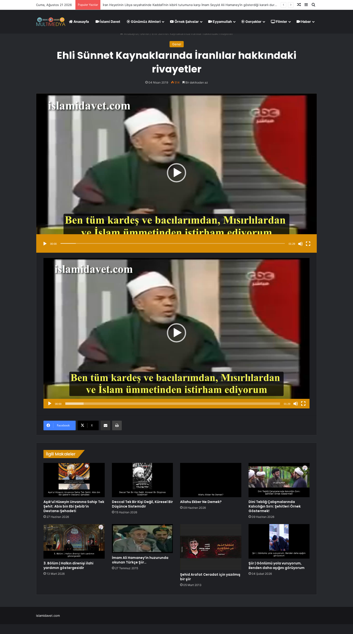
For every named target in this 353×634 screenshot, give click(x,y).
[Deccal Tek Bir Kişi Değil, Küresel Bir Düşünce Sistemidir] (142, 480)
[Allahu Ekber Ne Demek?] (210, 480)
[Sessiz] (300, 243)
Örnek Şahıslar (186, 21)
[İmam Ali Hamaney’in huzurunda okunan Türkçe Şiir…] (142, 538)
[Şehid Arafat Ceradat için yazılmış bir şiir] (210, 547)
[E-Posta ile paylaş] (105, 425)
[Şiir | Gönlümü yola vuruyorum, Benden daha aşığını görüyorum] (279, 541)
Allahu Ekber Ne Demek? (201, 501)
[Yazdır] (117, 425)
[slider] (173, 243)
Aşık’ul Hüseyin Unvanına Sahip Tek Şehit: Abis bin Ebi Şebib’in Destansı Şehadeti (73, 506)
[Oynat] (45, 243)
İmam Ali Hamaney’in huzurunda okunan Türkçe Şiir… (140, 560)
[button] (176, 172)
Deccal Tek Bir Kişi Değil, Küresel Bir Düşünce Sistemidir (142, 504)
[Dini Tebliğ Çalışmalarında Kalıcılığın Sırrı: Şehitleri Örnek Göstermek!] (279, 480)
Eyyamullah (222, 21)
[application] (176, 173)
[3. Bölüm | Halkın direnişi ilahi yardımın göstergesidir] (74, 541)
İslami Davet (109, 21)
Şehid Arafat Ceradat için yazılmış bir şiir (210, 576)
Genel (144, 34)
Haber (305, 21)
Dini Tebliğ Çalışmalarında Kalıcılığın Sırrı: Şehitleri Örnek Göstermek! (275, 506)
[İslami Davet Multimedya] (51, 21)
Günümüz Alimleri (145, 21)
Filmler (281, 21)
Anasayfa (81, 21)
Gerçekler (253, 21)
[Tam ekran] (308, 243)
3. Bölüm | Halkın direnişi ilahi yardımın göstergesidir (68, 565)
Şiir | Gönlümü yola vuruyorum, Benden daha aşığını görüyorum (276, 565)
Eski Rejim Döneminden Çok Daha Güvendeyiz (137, 5)
